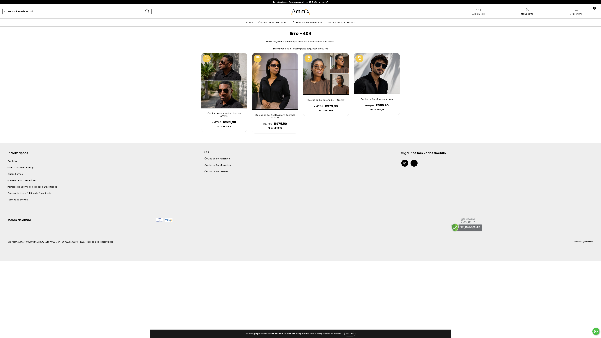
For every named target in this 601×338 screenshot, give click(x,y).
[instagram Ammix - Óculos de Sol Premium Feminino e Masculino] (4, 2)
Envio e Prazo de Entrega (21, 167)
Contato (12, 161)
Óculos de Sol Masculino (308, 22)
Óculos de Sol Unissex (341, 22)
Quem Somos (15, 174)
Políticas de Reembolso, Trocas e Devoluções (32, 186)
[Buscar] (147, 11)
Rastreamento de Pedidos (22, 180)
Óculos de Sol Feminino (272, 22)
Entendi (350, 334)
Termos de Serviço (18, 199)
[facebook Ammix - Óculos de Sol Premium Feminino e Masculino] (9, 2)
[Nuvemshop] (583, 242)
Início (249, 22)
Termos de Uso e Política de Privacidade (29, 193)
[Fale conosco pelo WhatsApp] (595, 331)
